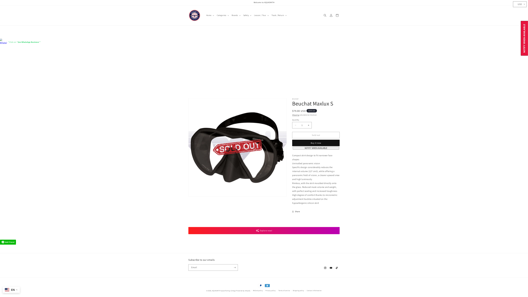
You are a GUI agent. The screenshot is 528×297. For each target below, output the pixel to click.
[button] (210, 15)
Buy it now (316, 143)
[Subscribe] (235, 267)
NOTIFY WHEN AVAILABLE (316, 148)
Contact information (314, 291)
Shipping (295, 115)
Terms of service (284, 291)
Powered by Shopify (243, 291)
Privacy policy (271, 291)
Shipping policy (298, 291)
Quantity (295, 120)
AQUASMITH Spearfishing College (224, 291)
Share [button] (297, 211)
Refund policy (258, 291)
